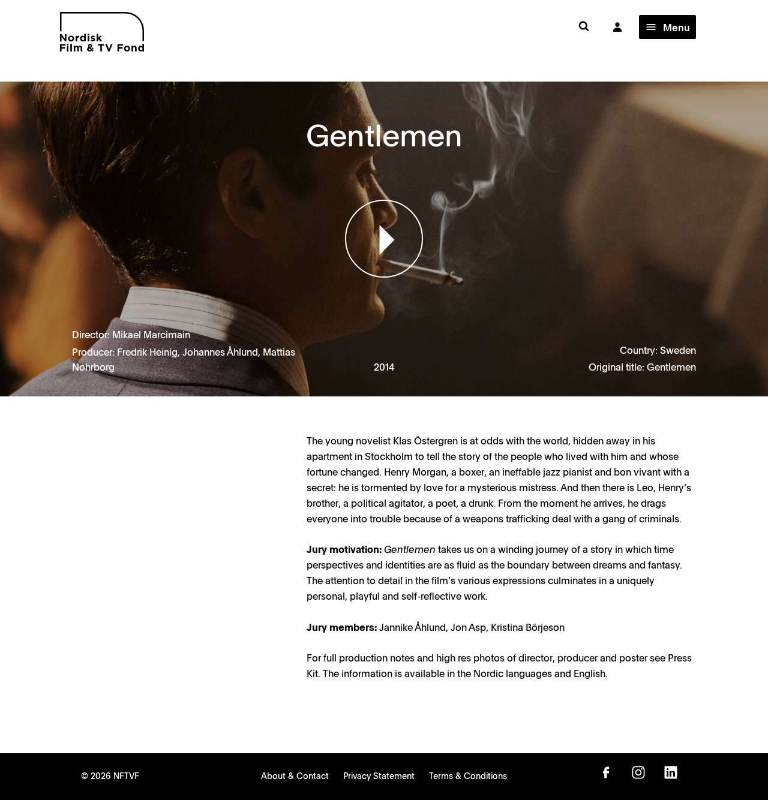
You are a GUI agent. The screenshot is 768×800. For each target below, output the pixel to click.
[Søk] (583, 27)
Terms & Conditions (468, 775)
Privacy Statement (379, 775)
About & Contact (295, 775)
